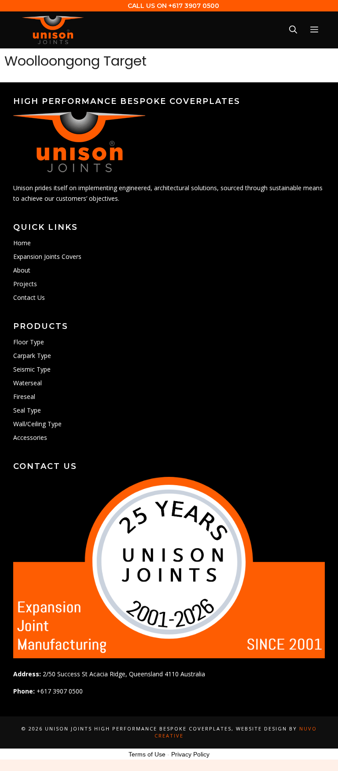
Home (22, 243)
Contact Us (29, 297)
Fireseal (24, 396)
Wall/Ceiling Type (37, 424)
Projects (25, 284)
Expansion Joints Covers (47, 256)
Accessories (30, 437)
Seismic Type (32, 369)
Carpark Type (32, 355)
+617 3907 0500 (194, 6)
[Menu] (314, 30)
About (21, 270)
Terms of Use (147, 754)
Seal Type (27, 410)
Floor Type (28, 342)
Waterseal (27, 383)
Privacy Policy (190, 754)
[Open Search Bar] (293, 30)
